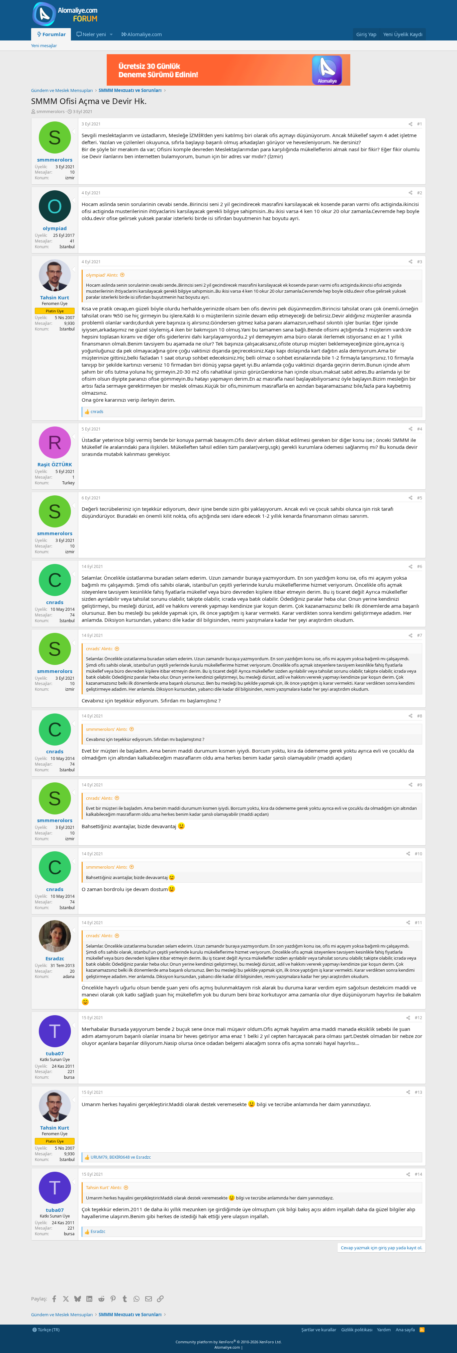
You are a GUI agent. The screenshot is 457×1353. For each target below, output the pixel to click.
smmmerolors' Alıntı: (106, 729)
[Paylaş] (410, 124)
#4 (419, 429)
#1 (419, 124)
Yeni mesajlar (44, 45)
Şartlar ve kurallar (318, 1330)
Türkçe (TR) (48, 1330)
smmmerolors (50, 111)
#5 (419, 498)
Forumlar (54, 34)
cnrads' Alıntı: (99, 649)
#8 (419, 716)
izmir (70, 178)
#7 (419, 635)
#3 (419, 262)
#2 (419, 193)
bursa (69, 1077)
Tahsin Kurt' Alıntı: (103, 1187)
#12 (418, 1018)
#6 (419, 566)
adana (69, 976)
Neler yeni (94, 34)
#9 (419, 785)
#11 (418, 923)
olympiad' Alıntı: (102, 275)
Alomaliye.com (144, 34)
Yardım (384, 1330)
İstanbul (67, 247)
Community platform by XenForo (229, 1341)
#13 (418, 1092)
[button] (111, 34)
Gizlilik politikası (356, 1330)
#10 (418, 854)
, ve (121, 1157)
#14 (418, 1174)
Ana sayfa (405, 1330)
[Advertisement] (153, 1274)
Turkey (68, 483)
